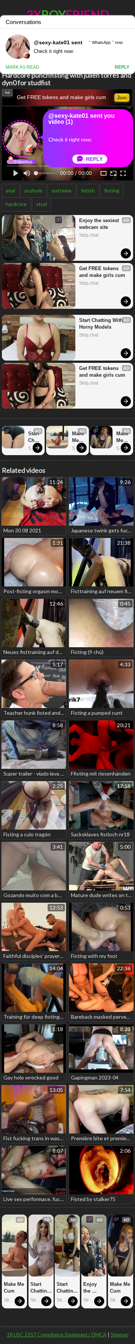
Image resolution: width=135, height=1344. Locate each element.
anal (10, 190)
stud (41, 204)
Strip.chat (88, 235)
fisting (111, 190)
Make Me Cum (78, 437)
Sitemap (120, 1335)
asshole (33, 190)
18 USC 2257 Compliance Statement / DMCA (56, 1335)
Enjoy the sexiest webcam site (99, 224)
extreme (62, 190)
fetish (88, 190)
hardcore (16, 204)
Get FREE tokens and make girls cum (61, 97)
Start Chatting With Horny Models (101, 323)
